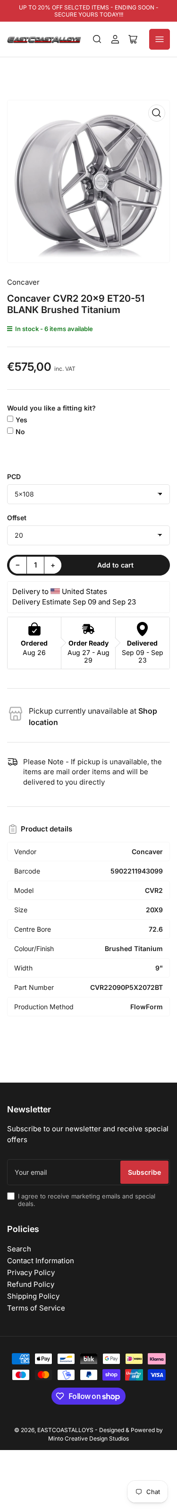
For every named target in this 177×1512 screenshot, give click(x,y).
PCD (14, 476)
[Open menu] (159, 39)
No (20, 432)
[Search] (97, 39)
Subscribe (144, 1172)
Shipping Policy (33, 1296)
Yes (21, 420)
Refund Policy (30, 1284)
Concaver (23, 282)
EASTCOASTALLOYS (65, 1429)
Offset (16, 518)
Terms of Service (36, 1307)
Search (19, 1248)
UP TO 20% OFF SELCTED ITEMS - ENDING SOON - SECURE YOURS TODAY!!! (89, 11)
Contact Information (40, 1260)
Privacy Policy (31, 1272)
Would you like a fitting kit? (51, 408)
